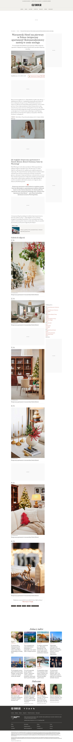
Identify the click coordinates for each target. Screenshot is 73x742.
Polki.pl (38, 724)
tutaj (20, 740)
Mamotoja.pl (26, 724)
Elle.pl (12, 724)
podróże (19, 605)
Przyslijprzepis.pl (40, 728)
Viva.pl (51, 724)
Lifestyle (13, 605)
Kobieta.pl (38, 726)
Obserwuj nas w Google (35, 76)
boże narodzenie (35, 605)
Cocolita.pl (13, 728)
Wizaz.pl (51, 726)
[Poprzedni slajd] (11, 689)
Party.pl (12, 726)
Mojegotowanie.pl (27, 726)
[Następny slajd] (61, 689)
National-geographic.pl (28, 728)
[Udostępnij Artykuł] (43, 76)
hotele (29, 605)
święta (24, 605)
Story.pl (51, 728)
